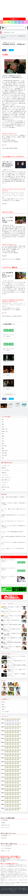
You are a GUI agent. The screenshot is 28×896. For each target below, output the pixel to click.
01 (4, 719)
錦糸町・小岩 (4, 431)
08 (6, 732)
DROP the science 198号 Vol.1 (17, 405)
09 (9, 732)
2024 (2, 727)
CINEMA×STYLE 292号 (9, 32)
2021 (2, 738)
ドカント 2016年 (5, 711)
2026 (2, 719)
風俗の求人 (4, 467)
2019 (2, 746)
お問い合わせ (4, 837)
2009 (2, 785)
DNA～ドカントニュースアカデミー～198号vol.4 (8, 335)
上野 (3, 426)
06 (17, 719)
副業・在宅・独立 (5, 487)
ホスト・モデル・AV (6, 477)
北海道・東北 (4, 450)
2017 (2, 754)
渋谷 (3, 421)
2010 (2, 781)
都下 (3, 433)
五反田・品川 (4, 429)
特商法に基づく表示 (5, 825)
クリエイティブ (5, 482)
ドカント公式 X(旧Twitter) (7, 845)
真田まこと (4, 706)
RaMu (3, 704)
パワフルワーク (5, 475)
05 (15, 719)
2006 (2, 796)
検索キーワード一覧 (5, 850)
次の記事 (17, 403)
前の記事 (10, 404)
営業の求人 (4, 472)
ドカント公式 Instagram (6, 848)
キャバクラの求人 (5, 470)
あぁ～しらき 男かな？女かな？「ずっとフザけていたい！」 (13, 521)
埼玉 (3, 438)
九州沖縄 (23, 22)
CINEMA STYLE (10, 46)
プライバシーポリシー (6, 827)
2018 (2, 750)
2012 (2, 773)
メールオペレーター (6, 465)
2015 (2, 761)
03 (9, 719)
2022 (2, 734)
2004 (2, 804)
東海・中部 (4, 445)
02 (7, 719)
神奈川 (3, 436)
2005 (2, 800)
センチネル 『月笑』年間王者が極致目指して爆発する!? (12, 531)
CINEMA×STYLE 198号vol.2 (8, 361)
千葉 (3, 441)
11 (14, 732)
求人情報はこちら (14, 19)
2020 (2, 742)
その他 (3, 489)
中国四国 (19, 22)
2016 (2, 757)
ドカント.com (22, 888)
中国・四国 (4, 453)
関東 (5, 22)
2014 (2, 765)
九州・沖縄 (4, 455)
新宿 (3, 419)
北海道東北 (16, 22)
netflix (3, 709)
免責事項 (3, 822)
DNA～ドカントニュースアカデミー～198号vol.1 (8, 374)
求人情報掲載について (6, 835)
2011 (2, 777)
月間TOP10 (4, 603)
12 (17, 724)
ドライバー (4, 484)
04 (12, 719)
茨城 (3, 443)
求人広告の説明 (5, 820)
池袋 (3, 424)
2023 (2, 730)
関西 (12, 22)
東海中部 (8, 22)
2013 (2, 769)
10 (12, 732)
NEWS (14, 46)
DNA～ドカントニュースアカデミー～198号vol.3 (8, 349)
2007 (2, 792)
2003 (2, 808)
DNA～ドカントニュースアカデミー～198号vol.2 (8, 388)
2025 (2, 723)
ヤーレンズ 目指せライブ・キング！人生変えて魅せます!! (12, 548)
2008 (2, 789)
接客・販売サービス (6, 480)
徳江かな (3, 702)
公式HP (5, 145)
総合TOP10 (10, 603)
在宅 (3, 457)
